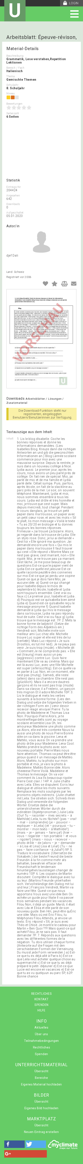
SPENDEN (41, 1005)
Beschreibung (14, 55)
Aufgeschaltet (15, 212)
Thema (10, 76)
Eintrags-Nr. (13, 187)
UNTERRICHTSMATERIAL (41, 1064)
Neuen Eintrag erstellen (41, 1132)
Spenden (41, 1054)
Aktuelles (41, 1027)
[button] (14, 1144)
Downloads (13, 204)
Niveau (10, 93)
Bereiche (41, 1077)
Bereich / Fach (15, 67)
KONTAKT (41, 999)
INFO (41, 1021)
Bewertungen (14, 103)
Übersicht (41, 1071)
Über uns (41, 1034)
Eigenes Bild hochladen (41, 1108)
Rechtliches (41, 1047)
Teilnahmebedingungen (41, 1040)
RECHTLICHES (41, 993)
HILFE (41, 1010)
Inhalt (10, 438)
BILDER (41, 1095)
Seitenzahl (12, 113)
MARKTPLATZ (41, 1118)
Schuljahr (12, 84)
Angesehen (13, 195)
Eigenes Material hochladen (41, 1084)
